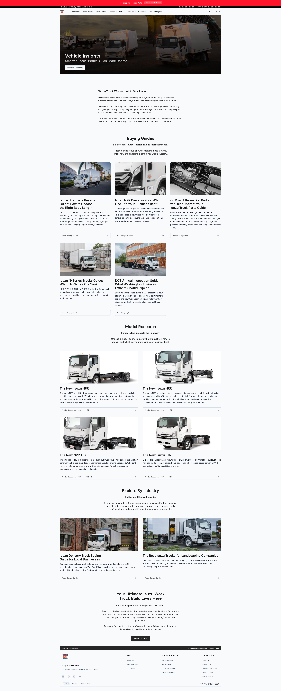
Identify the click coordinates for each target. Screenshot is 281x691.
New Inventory (132, 664)
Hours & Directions (210, 668)
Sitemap (75, 684)
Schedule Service (168, 668)
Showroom (131, 660)
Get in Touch (140, 638)
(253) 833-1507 (216, 7)
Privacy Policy (86, 684)
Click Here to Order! (153, 3)
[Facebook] (63, 676)
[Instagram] (69, 676)
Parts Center (167, 664)
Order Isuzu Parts (168, 672)
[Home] (62, 11)
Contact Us (131, 668)
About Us (206, 660)
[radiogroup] (66, 684)
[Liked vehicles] (216, 11)
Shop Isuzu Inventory (75, 68)
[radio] (63, 684)
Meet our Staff (208, 672)
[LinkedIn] (74, 676)
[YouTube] (80, 676)
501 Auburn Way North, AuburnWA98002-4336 (76, 7)
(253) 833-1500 (190, 7)
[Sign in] (219, 11)
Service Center (167, 660)
